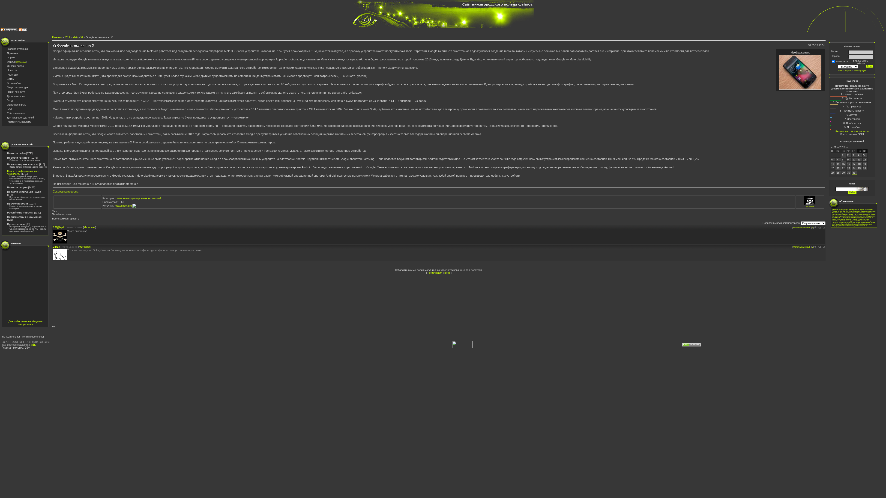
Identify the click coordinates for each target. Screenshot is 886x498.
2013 (67, 37)
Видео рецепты (837, 225)
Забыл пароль (845, 70)
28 (838, 172)
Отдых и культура (17, 87)
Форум (11, 57)
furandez (810, 206)
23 (848, 168)
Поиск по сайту (16, 91)
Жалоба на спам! (801, 227)
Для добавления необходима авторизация (25, 323)
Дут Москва (871, 214)
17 (854, 164)
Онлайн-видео (15, 66)
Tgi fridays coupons (838, 209)
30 (848, 172)
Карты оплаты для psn (868, 211)
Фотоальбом (14, 83)
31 (81, 37)
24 (854, 168)
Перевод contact (837, 211)
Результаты (842, 131)
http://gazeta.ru (123, 205)
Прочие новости (17, 203)
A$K (33, 344)
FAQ (9, 108)
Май (75, 37)
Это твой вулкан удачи (849, 225)
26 (864, 168)
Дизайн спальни (862, 225)
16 (848, 164)
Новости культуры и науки (24, 191)
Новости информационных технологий (138, 198)
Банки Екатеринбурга (855, 224)
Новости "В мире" (18, 157)
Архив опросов (860, 131)
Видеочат (835, 214)
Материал (89, 227)
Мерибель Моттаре (859, 216)
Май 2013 (839, 147)
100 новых (21, 62)
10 (854, 159)
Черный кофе (864, 209)
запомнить (841, 61)
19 (864, 164)
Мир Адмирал (836, 224)
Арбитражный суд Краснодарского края (844, 212)
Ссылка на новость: (65, 191)
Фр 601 (846, 209)
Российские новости (20, 212)
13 (832, 164)
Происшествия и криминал (24, 217)
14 (838, 164)
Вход (10, 100)
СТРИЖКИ (844, 217)
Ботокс (870, 209)
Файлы (11, 61)
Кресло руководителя (861, 214)
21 (838, 168)
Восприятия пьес (854, 209)
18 (859, 164)
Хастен (855, 219)
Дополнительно (16, 96)
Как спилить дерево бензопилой (842, 216)
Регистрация (435, 272)
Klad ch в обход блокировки (851, 211)
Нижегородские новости (23, 164)
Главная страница (17, 48)
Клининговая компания (864, 212)
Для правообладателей (20, 117)
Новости (12, 70)
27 (832, 172)
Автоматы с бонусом (845, 222)
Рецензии (12, 74)
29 (843, 172)
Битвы (10, 78)
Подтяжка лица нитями (845, 214)
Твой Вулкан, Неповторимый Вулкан (863, 222)
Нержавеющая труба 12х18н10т (850, 221)
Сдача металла (867, 224)
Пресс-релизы (16, 224)
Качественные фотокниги (844, 219)
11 (859, 159)
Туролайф (844, 224)
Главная (57, 37)
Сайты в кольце (16, 113)
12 (864, 159)
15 (843, 164)
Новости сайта (16, 153)
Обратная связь (16, 104)
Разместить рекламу (19, 121)
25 (859, 168)
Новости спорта (17, 187)
